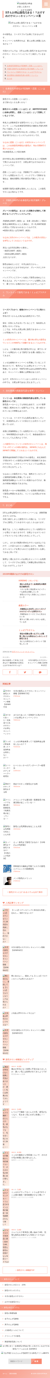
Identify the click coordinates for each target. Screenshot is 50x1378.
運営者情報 (13, 1374)
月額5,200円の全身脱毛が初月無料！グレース (25, 69)
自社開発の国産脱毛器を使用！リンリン (22, 75)
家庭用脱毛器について (13, 1342)
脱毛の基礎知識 (11, 1313)
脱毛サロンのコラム (12, 1290)
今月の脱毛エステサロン (14, 1296)
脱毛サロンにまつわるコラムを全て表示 (26, 892)
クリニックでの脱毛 (12, 1336)
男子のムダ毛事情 (12, 1325)
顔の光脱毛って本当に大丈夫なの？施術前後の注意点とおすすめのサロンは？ (13, 662)
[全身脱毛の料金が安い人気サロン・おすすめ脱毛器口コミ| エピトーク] (25, 16)
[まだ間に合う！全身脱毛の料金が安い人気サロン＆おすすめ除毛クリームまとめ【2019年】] (25, 1349)
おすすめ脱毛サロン (12, 1302)
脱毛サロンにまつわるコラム (23, 652)
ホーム (5, 1374)
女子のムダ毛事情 (12, 1319)
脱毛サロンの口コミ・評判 (15, 1285)
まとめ (9, 78)
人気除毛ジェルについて (14, 1330)
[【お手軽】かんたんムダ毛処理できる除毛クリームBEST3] (25, 1353)
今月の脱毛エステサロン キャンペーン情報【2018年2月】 (37, 662)
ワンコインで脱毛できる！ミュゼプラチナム (24, 72)
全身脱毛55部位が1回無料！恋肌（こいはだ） (25, 66)
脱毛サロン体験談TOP (25, 1270)
